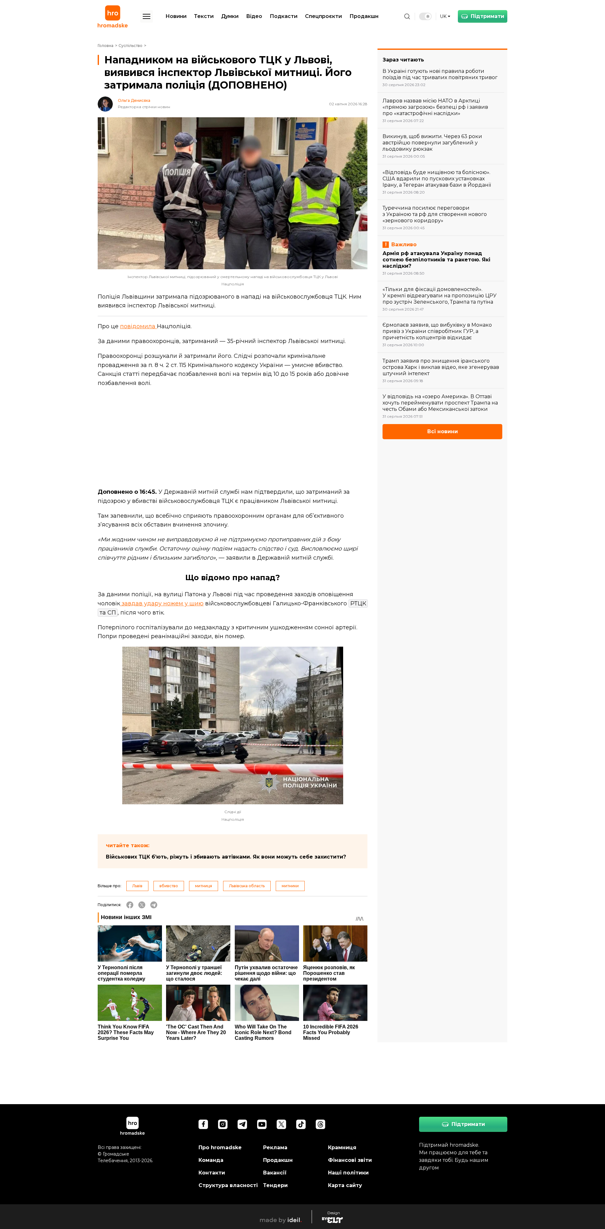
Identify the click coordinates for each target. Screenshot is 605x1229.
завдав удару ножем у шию (162, 603)
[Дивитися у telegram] (242, 1124)
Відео (254, 16)
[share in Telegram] (153, 904)
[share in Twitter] (141, 904)
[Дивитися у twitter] (281, 1124)
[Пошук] (407, 16)
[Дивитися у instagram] (223, 1124)
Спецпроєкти (323, 16)
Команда (211, 1160)
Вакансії (275, 1173)
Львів (137, 885)
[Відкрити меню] (146, 16)
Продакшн (363, 16)
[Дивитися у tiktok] (301, 1124)
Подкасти (283, 16)
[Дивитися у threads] (320, 1124)
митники (290, 885)
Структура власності (228, 1185)
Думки (230, 16)
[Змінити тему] (425, 16)
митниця (203, 885)
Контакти (212, 1173)
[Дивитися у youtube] (262, 1124)
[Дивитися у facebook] (203, 1124)
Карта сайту (345, 1185)
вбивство (168, 885)
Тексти (204, 16)
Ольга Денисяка (134, 100)
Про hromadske (220, 1147)
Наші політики (348, 1173)
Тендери (275, 1185)
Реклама (275, 1147)
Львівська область (247, 885)
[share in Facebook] (129, 904)
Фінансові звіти (350, 1160)
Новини (176, 16)
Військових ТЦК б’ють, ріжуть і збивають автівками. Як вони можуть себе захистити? (226, 857)
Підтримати (487, 16)
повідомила (138, 326)
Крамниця (342, 1147)
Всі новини (442, 431)
